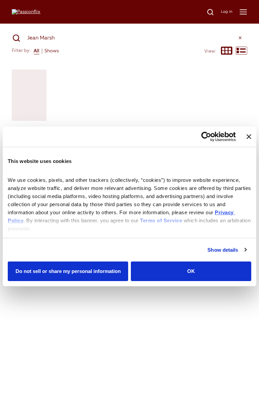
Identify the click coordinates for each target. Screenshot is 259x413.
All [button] (36, 51)
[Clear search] (240, 38)
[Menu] (243, 12)
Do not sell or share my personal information (68, 271)
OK (191, 271)
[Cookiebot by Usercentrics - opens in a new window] (206, 137)
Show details (222, 250)
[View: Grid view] (226, 51)
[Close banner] (249, 136)
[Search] (206, 12)
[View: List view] (241, 51)
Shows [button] (52, 51)
